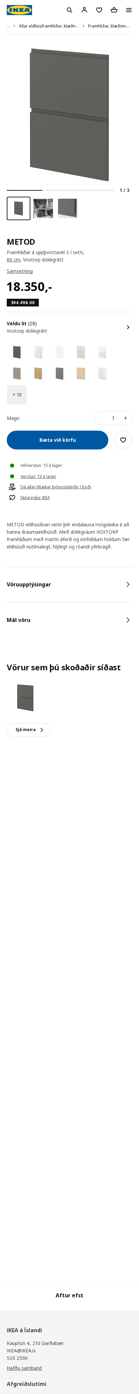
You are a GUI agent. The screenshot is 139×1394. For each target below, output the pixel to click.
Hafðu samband (24, 1368)
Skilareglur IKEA (35, 497)
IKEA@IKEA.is (21, 1350)
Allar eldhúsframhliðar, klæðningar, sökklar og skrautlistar (75, 26)
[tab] (69, 584)
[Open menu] (129, 10)
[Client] (84, 9)
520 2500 (17, 1358)
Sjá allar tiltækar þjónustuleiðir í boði (55, 487)
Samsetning (20, 271)
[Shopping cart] (114, 9)
